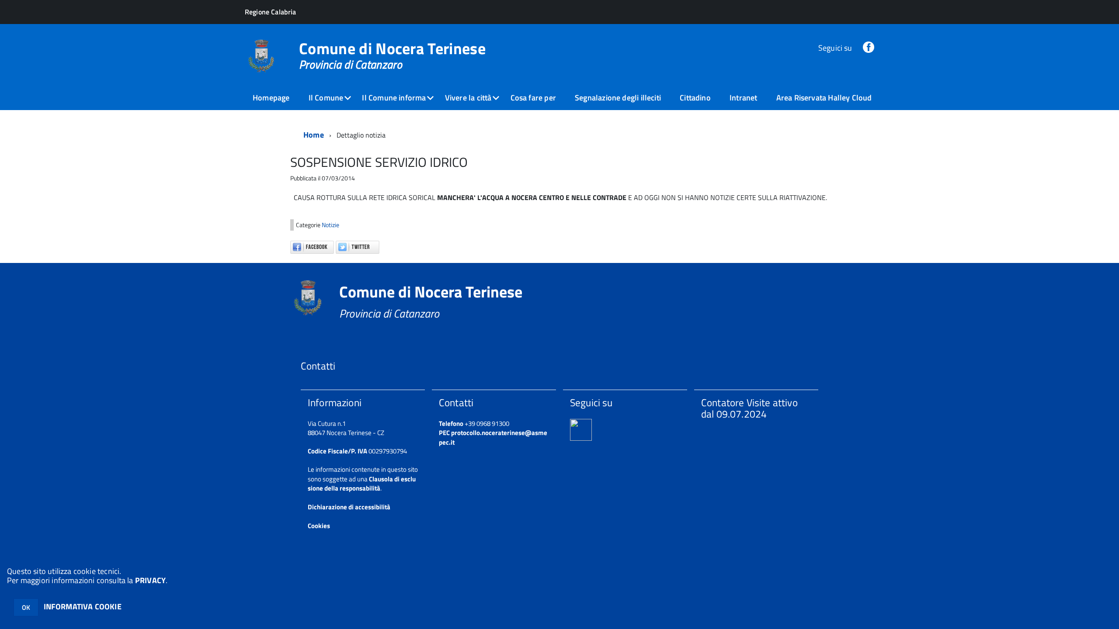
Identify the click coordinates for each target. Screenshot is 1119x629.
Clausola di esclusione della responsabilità (362, 483)
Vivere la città (468, 98)
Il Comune (326, 98)
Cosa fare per (533, 98)
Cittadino (695, 98)
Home (313, 135)
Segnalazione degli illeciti (618, 98)
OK (26, 607)
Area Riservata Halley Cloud (824, 98)
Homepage (271, 98)
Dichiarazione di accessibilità (349, 507)
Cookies (319, 526)
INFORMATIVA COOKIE (83, 606)
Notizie (330, 225)
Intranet (743, 98)
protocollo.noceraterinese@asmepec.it (493, 437)
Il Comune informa (394, 98)
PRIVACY (150, 580)
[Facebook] (868, 48)
